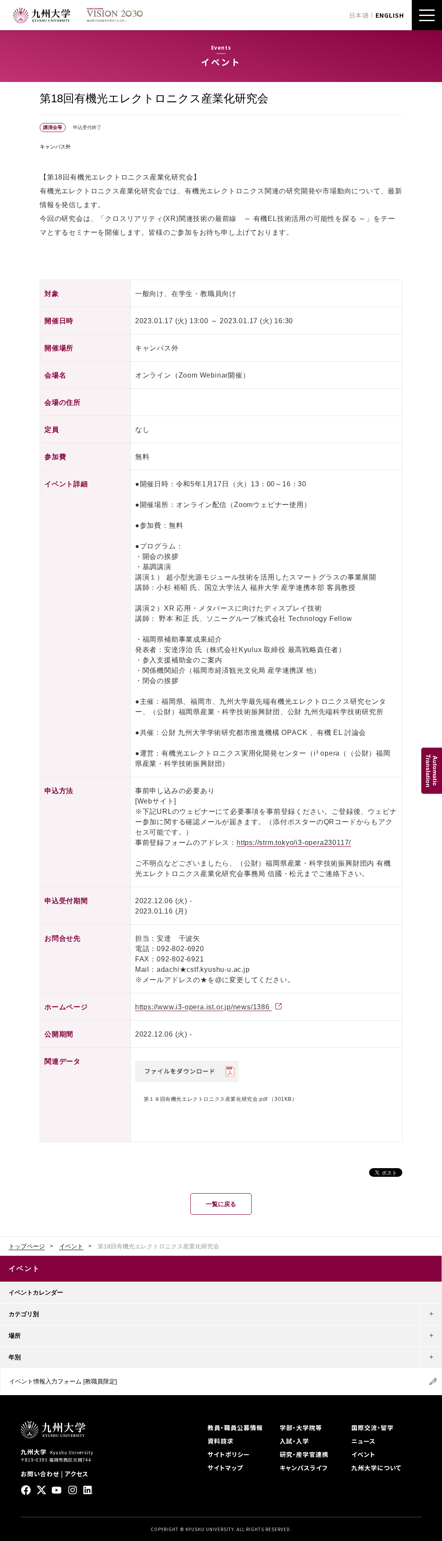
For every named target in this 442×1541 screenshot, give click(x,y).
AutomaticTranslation (432, 770)
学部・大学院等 (301, 1427)
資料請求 (221, 1441)
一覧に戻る (221, 1204)
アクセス (76, 1473)
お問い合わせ (40, 1473)
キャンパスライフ (304, 1467)
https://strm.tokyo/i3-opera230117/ (294, 842)
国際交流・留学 (372, 1427)
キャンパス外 (55, 147)
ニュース (363, 1441)
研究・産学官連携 (304, 1454)
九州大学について (376, 1467)
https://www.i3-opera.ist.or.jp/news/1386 (203, 1007)
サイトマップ (225, 1467)
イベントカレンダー (36, 1292)
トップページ (27, 1246)
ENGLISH (390, 15)
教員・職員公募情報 (235, 1427)
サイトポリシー (229, 1454)
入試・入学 (294, 1441)
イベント (71, 1246)
